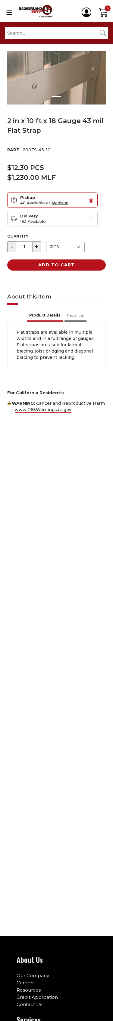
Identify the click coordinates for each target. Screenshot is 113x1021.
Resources (29, 990)
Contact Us (29, 1004)
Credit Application (37, 997)
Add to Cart (56, 265)
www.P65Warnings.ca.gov (43, 409)
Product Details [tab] (44, 315)
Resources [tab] (75, 315)
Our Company (33, 975)
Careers (25, 983)
